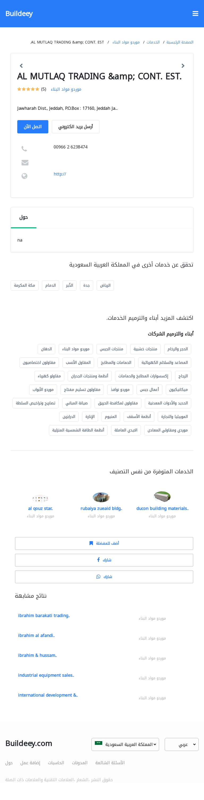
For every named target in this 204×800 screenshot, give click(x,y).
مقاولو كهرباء (49, 376)
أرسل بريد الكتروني (75, 127)
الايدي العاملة (125, 430)
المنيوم (111, 416)
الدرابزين (69, 416)
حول (9, 763)
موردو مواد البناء (126, 42)
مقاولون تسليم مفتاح (82, 389)
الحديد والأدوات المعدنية (168, 403)
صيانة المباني (77, 403)
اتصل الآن (33, 127)
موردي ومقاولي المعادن (168, 430)
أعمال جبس (149, 389)
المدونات (80, 763)
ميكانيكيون (178, 389)
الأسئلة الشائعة (110, 763)
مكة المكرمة (24, 285)
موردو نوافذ (120, 389)
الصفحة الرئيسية (180, 42)
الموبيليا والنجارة (174, 416)
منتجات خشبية (145, 349)
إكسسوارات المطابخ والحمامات (143, 376)
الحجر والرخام (178, 349)
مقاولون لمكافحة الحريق (118, 403)
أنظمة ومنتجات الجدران (89, 376)
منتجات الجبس (111, 349)
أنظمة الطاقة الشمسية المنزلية (78, 430)
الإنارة (90, 416)
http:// (60, 174)
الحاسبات (56, 763)
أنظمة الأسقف (139, 416)
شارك (107, 560)
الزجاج (183, 376)
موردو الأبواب (43, 389)
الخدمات (153, 42)
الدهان (46, 349)
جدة (86, 285)
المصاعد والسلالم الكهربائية (165, 362)
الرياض (105, 285)
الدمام (50, 285)
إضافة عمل (30, 763)
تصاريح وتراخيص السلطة (35, 403)
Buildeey (19, 13)
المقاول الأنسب (78, 362)
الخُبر (69, 285)
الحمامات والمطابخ (116, 362)
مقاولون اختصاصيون (39, 362)
